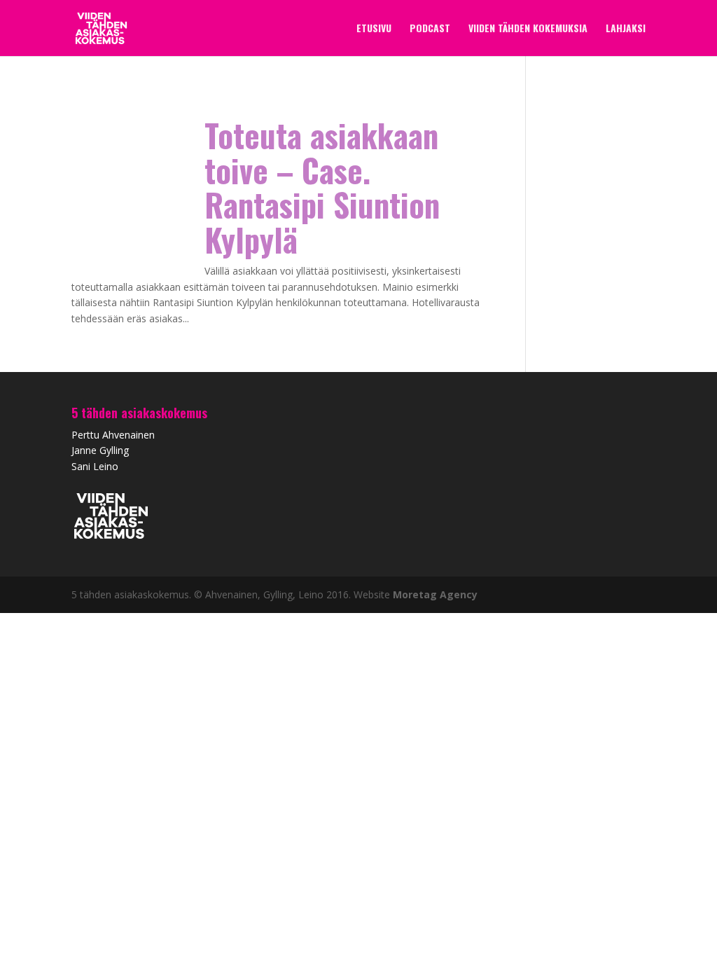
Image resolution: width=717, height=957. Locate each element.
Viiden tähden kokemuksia (527, 29)
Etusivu (373, 29)
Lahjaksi (626, 29)
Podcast (430, 29)
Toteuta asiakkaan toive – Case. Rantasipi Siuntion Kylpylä (322, 187)
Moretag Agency (435, 594)
